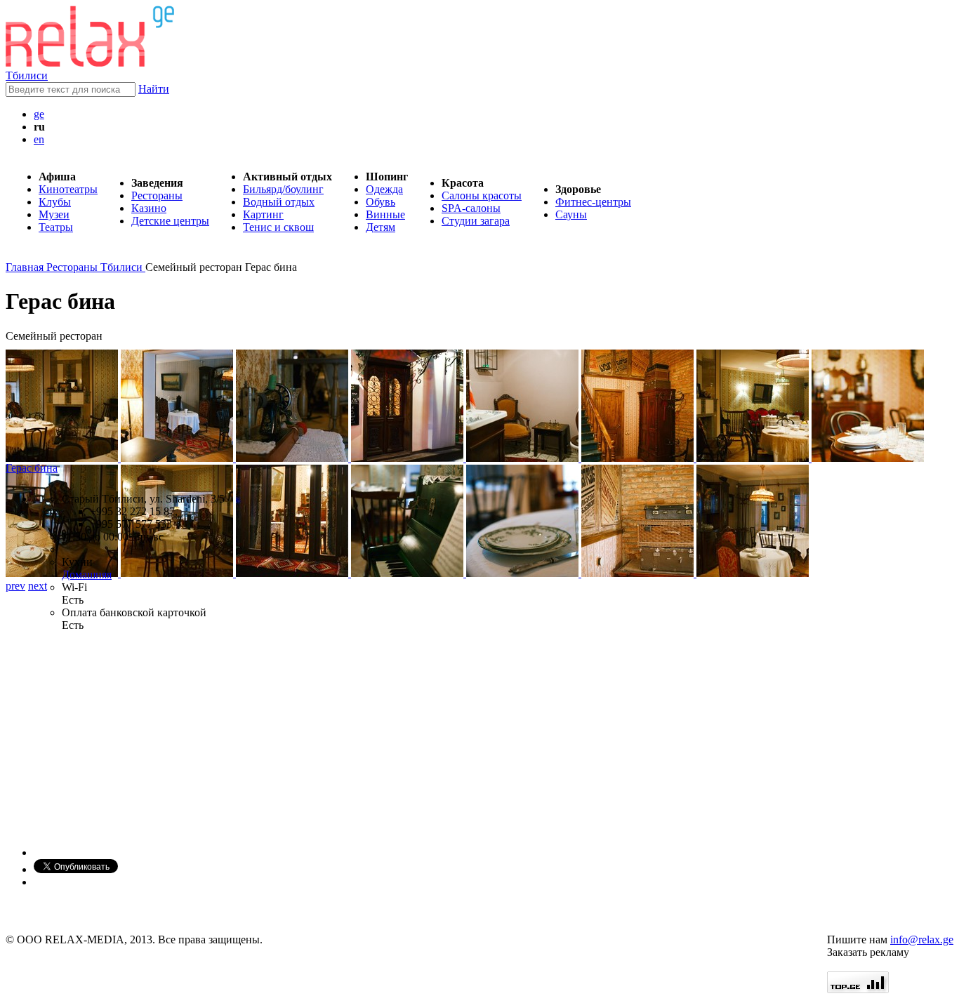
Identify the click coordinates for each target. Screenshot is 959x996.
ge (39, 114)
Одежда (384, 189)
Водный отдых (279, 202)
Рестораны (157, 195)
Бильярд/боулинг (283, 189)
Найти (153, 89)
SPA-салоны (471, 208)
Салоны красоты (482, 195)
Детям (380, 227)
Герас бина (32, 468)
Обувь (380, 202)
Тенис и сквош (278, 227)
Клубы (55, 202)
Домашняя (87, 574)
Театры (56, 227)
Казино (148, 208)
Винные (385, 214)
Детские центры (170, 221)
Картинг (263, 214)
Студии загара (476, 221)
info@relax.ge (921, 939)
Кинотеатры (68, 189)
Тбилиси (27, 75)
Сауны (571, 214)
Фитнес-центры (593, 202)
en (39, 139)
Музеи (54, 214)
